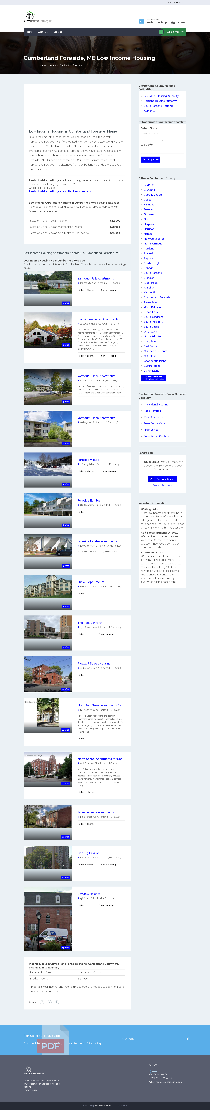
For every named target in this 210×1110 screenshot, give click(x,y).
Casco (147, 199)
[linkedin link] (57, 1002)
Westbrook (150, 282)
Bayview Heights (89, 894)
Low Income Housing (103, 1106)
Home (29, 32)
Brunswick (150, 189)
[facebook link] (42, 1002)
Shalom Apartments (91, 582)
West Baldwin (152, 307)
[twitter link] (50, 1002)
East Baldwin (151, 346)
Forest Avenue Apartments (96, 812)
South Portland (153, 272)
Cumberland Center (156, 351)
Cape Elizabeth (153, 194)
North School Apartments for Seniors (102, 759)
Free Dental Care (154, 423)
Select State (149, 128)
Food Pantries (152, 410)
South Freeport (153, 321)
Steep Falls (151, 312)
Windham (149, 287)
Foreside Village (88, 459)
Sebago (148, 267)
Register (182, 2)
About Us (43, 32)
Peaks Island (151, 302)
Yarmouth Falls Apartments (96, 278)
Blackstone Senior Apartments (98, 319)
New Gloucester (154, 238)
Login (172, 2)
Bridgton (149, 184)
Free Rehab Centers (156, 436)
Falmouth (149, 204)
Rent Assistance (154, 417)
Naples (148, 233)
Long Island (151, 341)
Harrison (149, 228)
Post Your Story (165, 479)
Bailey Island (151, 370)
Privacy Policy (30, 1090)
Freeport (149, 209)
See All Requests (163, 485)
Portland (149, 248)
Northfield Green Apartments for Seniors (105, 705)
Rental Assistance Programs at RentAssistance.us (60, 191)
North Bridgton (153, 336)
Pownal (148, 253)
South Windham (153, 316)
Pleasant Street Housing (94, 663)
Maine (53, 65)
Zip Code (147, 144)
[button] (187, 1039)
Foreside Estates (89, 500)
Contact (57, 32)
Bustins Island (152, 365)
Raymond (150, 258)
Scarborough (152, 263)
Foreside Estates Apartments (97, 541)
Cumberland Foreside (70, 65)
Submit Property (175, 32)
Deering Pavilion (88, 853)
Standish (149, 277)
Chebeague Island (155, 360)
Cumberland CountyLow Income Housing (155, 378)
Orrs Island (150, 331)
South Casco (151, 326)
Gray (147, 219)
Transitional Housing (156, 404)
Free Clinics (151, 429)
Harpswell (150, 224)
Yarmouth (150, 292)
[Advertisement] (77, 109)
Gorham (149, 214)
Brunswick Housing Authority (161, 96)
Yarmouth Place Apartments (96, 376)
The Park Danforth (90, 622)
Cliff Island (150, 356)
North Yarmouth (153, 243)
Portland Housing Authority (160, 100)
